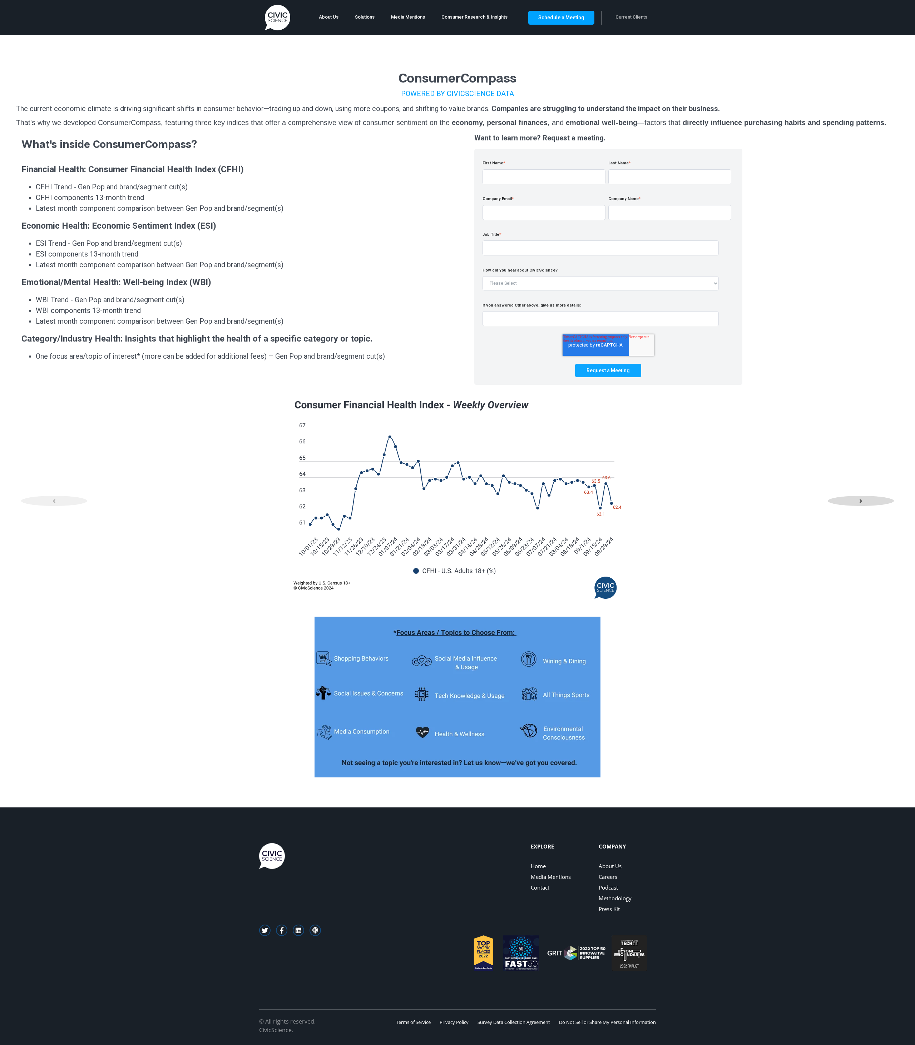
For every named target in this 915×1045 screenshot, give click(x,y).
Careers (608, 876)
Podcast (608, 887)
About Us (328, 17)
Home (538, 866)
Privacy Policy (454, 1022)
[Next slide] (861, 501)
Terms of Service (413, 1022)
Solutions (365, 17)
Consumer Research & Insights (474, 17)
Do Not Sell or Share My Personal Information (607, 1022)
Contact (540, 887)
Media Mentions (408, 17)
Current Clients (631, 17)
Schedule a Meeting (561, 17)
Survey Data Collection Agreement (514, 1022)
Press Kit (609, 908)
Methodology (615, 898)
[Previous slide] (54, 501)
